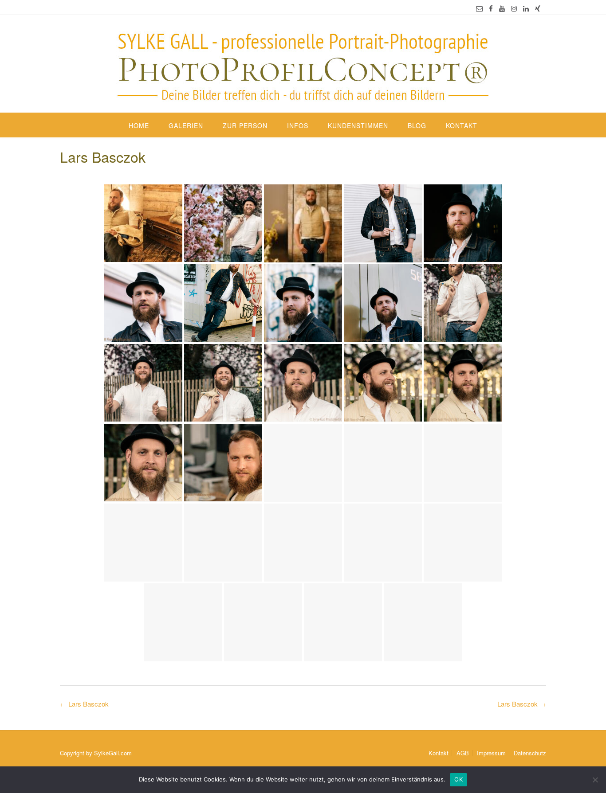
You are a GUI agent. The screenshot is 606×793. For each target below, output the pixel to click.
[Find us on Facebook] (491, 8)
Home (139, 125)
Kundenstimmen (358, 125)
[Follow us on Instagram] (514, 8)
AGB (462, 753)
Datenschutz (530, 753)
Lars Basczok (521, 703)
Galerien (186, 125)
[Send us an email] (479, 8)
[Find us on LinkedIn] (526, 8)
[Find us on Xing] (537, 8)
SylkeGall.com (113, 753)
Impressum (491, 753)
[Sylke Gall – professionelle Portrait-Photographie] (303, 64)
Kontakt (461, 125)
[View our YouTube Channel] (502, 8)
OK (458, 779)
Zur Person (245, 125)
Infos (297, 125)
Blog (417, 125)
